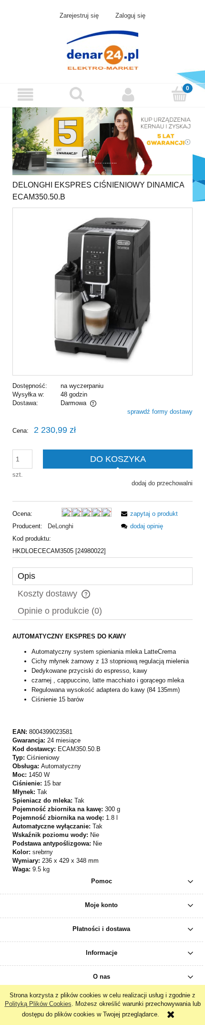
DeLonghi (60, 526)
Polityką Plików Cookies (38, 1003)
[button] (25, 95)
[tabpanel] (102, 753)
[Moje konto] (128, 95)
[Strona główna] (102, 49)
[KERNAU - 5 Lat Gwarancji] (102, 140)
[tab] (102, 576)
